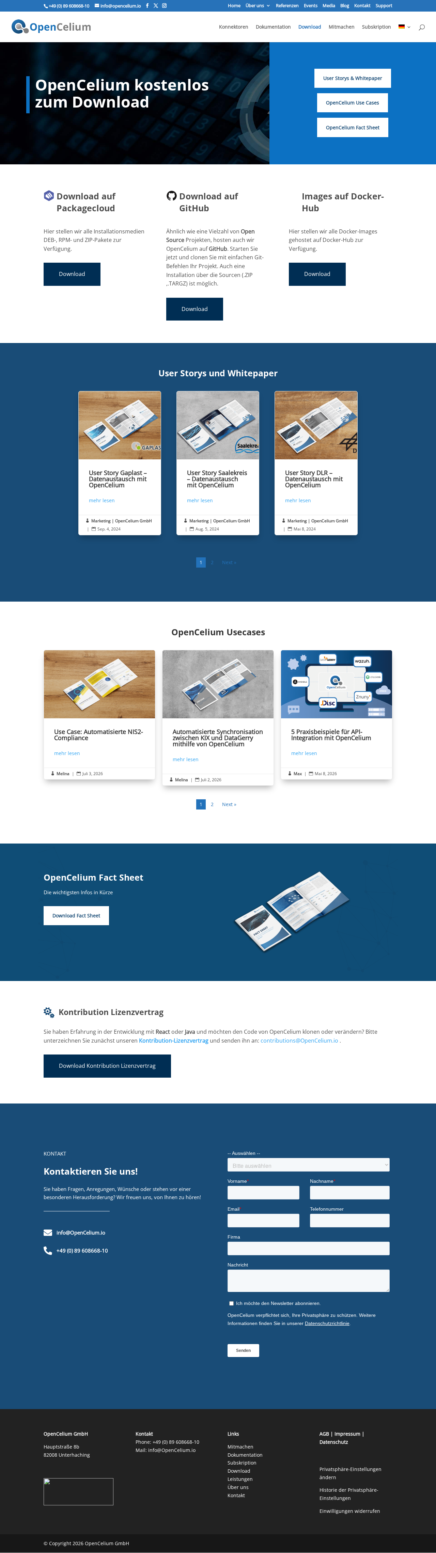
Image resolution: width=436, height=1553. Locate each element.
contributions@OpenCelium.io (299, 1040)
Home (234, 6)
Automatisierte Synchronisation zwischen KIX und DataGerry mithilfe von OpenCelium (218, 718)
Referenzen (287, 6)
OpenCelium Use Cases (352, 102)
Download (309, 27)
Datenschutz (334, 1442)
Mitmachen (342, 27)
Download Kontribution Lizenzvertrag (107, 1065)
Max (298, 773)
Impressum (347, 1434)
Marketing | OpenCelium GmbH (121, 521)
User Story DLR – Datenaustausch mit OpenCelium (316, 463)
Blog (344, 6)
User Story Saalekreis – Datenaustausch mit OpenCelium (218, 463)
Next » (229, 562)
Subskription (376, 27)
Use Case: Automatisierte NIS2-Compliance (99, 715)
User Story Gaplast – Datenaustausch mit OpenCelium (120, 463)
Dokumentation (273, 27)
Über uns (255, 6)
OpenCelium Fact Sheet (352, 127)
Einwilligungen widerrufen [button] (350, 1511)
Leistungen (240, 1479)
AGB (324, 1434)
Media (329, 6)
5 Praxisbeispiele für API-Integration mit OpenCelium (336, 715)
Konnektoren (233, 27)
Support (384, 6)
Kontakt (362, 6)
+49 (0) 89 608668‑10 (176, 1442)
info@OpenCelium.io (172, 1450)
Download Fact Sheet (76, 915)
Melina (63, 773)
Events (310, 6)
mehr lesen (102, 500)
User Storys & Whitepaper (352, 78)
